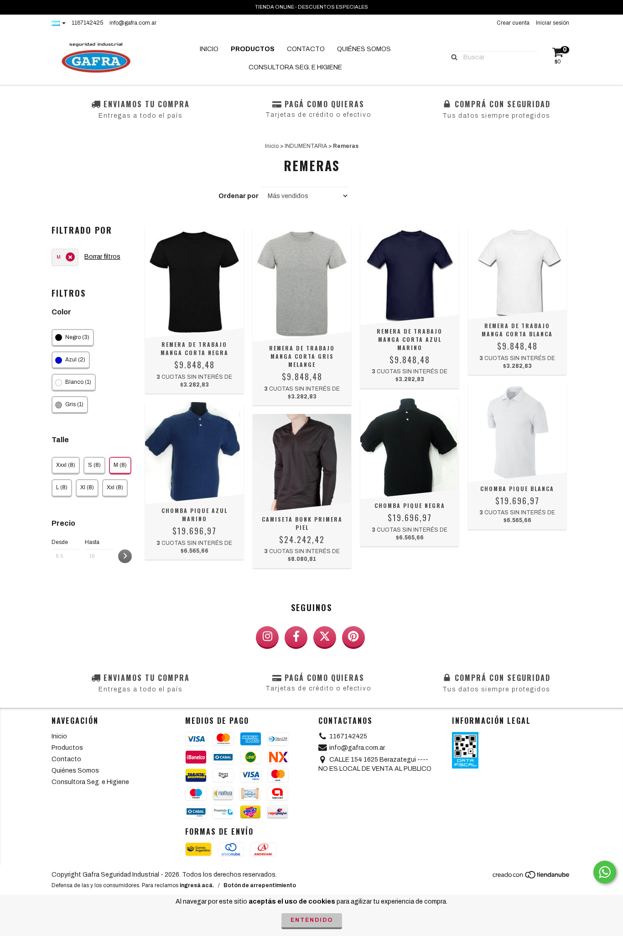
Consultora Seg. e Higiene (295, 67)
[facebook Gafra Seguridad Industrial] (296, 637)
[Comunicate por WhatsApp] (604, 872)
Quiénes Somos (364, 49)
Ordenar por (238, 196)
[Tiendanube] (531, 877)
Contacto (306, 49)
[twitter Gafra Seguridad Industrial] (324, 637)
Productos (253, 49)
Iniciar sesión (552, 23)
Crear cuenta (513, 23)
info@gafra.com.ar (132, 23)
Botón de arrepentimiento (259, 885)
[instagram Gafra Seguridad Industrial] (267, 637)
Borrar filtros (102, 256)
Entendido (312, 920)
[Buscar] (452, 56)
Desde (60, 542)
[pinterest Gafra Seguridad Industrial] (353, 637)
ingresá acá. (197, 885)
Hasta (92, 542)
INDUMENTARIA (306, 146)
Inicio (209, 49)
